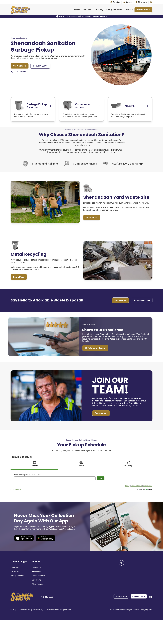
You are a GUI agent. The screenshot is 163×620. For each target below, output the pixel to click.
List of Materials (16, 489)
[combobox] (55, 478)
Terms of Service (136, 486)
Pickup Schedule (114, 10)
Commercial (36, 567)
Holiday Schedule (17, 576)
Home (77, 10)
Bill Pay (99, 10)
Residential (36, 571)
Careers (129, 10)
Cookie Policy (147, 486)
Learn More (91, 217)
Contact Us (15, 567)
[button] (88, 10)
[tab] (34, 464)
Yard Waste (36, 580)
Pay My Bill (15, 571)
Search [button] (100, 478)
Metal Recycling (38, 584)
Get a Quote (120, 300)
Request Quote (40, 66)
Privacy (127, 486)
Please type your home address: (27, 474)
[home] (20, 10)
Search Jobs (101, 413)
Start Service (143, 10)
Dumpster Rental (38, 576)
